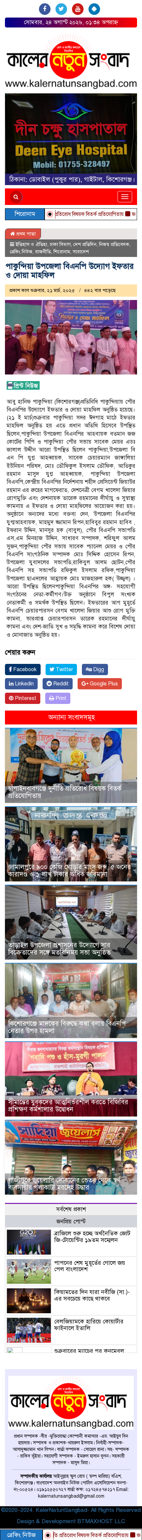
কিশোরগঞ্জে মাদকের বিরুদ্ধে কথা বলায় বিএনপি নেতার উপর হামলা (67, 1027)
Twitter (63, 669)
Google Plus (103, 683)
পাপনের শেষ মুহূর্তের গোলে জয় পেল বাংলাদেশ (89, 1266)
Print (60, 698)
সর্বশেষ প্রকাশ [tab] (71, 1209)
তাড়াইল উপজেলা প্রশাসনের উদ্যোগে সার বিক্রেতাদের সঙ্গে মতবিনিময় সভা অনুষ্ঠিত (59, 949)
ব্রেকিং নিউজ (21, 252)
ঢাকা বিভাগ (60, 244)
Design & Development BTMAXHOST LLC (71, 1521)
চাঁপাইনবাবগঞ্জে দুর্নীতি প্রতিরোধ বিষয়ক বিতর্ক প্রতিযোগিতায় (65, 792)
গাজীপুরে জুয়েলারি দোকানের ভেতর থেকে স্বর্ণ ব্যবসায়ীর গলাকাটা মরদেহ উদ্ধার (64, 1184)
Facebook (24, 669)
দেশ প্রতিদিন (84, 244)
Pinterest (25, 698)
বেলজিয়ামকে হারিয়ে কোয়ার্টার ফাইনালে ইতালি (89, 1325)
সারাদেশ (81, 252)
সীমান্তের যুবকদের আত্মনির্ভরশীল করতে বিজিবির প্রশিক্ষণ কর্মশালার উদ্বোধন (68, 1106)
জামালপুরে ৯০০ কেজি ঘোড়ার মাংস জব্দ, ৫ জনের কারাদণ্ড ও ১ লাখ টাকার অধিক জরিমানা (69, 870)
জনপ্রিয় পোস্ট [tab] (71, 1221)
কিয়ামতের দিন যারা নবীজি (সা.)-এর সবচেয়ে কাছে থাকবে (92, 1295)
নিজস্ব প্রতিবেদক (114, 244)
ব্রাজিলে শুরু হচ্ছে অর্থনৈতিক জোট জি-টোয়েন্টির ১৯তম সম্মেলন (92, 1237)
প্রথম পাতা (25, 234)
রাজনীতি (43, 252)
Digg (98, 669)
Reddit (60, 683)
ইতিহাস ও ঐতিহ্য (31, 244)
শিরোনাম (61, 252)
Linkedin (24, 683)
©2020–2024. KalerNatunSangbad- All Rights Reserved (71, 1510)
